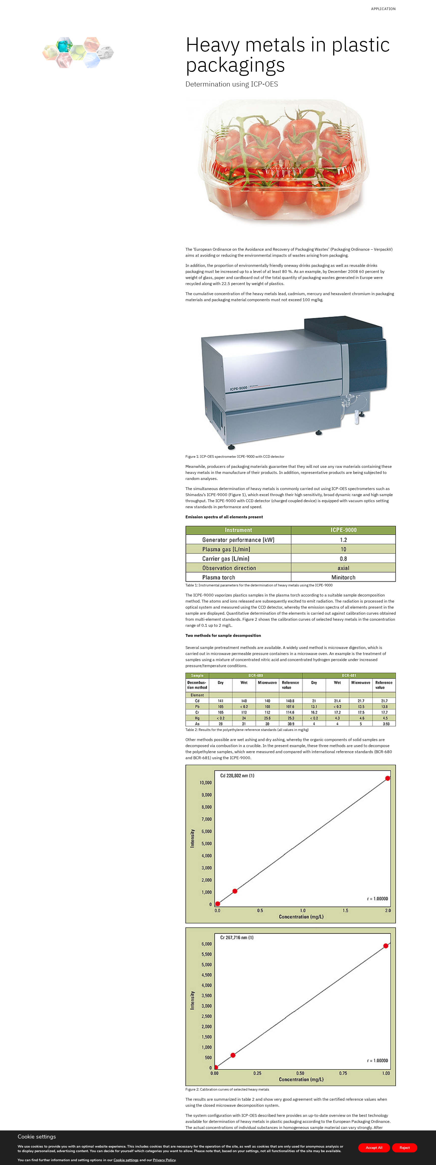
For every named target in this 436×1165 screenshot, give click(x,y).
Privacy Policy (164, 1160)
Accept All (374, 1147)
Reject (405, 1147)
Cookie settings (126, 1160)
